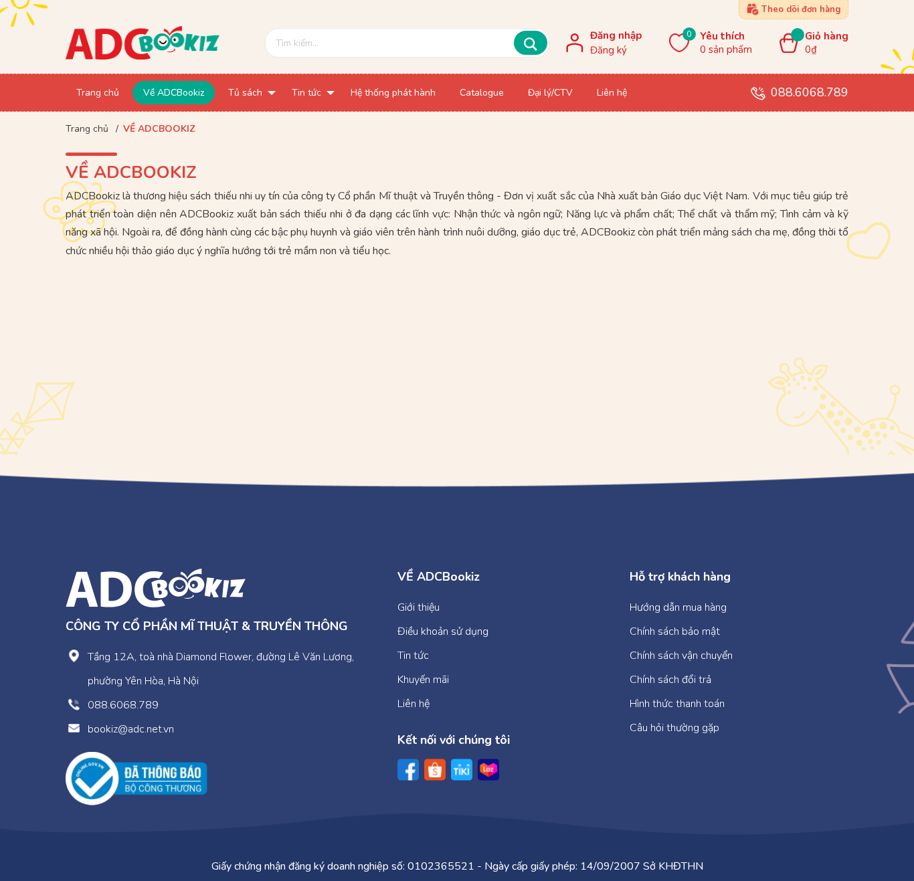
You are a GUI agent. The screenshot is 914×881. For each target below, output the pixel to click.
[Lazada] (488, 770)
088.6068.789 (809, 92)
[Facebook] (408, 770)
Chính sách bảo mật (675, 631)
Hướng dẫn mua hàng (678, 607)
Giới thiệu (418, 607)
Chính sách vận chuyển (681, 655)
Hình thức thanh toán (677, 703)
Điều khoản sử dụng (442, 631)
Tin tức (413, 655)
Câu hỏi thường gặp (674, 727)
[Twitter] (461, 770)
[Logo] (156, 587)
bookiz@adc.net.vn (131, 729)
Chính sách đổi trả (670, 679)
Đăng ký (608, 50)
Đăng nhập (616, 35)
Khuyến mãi (423, 679)
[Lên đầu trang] (877, 815)
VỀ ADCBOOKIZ (131, 172)
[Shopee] (435, 770)
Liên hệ (413, 703)
